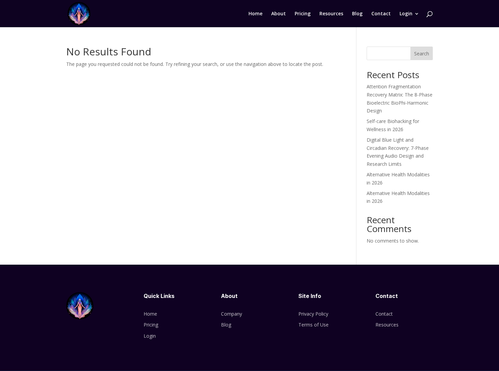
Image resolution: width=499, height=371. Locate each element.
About (278, 14)
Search (421, 53)
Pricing (303, 14)
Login (406, 14)
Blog (357, 14)
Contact (381, 14)
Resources (331, 14)
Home (255, 14)
